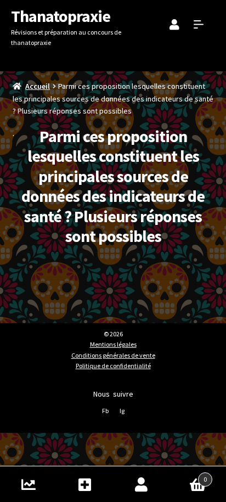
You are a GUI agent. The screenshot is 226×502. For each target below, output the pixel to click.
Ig (122, 411)
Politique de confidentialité (113, 366)
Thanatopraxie (60, 15)
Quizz (28, 484)
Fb (105, 411)
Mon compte (141, 484)
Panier (188, 475)
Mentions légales (113, 344)
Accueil (37, 86)
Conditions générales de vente (113, 355)
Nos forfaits (84, 484)
